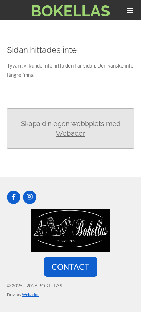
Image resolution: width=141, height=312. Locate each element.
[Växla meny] (130, 10)
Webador (70, 133)
